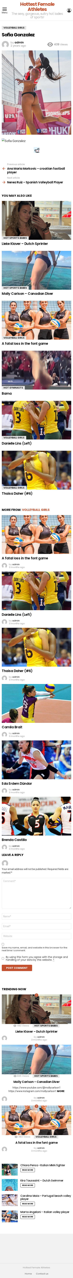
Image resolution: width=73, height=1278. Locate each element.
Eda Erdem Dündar (17, 783)
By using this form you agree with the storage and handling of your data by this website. (37, 958)
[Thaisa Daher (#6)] (36, 470)
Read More (27, 1170)
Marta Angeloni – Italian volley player (44, 1212)
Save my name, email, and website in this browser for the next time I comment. (34, 949)
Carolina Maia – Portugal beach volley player (45, 1197)
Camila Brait (12, 727)
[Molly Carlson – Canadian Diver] (36, 270)
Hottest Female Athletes (37, 6)
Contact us (42, 1273)
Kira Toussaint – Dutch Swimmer (41, 1180)
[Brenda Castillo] (36, 816)
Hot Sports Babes (15, 238)
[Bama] (36, 370)
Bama (7, 393)
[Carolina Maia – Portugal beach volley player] (10, 1200)
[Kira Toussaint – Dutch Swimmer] (10, 1185)
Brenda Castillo (14, 839)
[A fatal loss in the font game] (36, 320)
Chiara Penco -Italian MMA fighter (42, 1165)
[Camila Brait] (36, 703)
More (60, 1091)
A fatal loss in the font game (25, 343)
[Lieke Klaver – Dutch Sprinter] (36, 220)
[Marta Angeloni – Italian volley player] (10, 1216)
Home (28, 1273)
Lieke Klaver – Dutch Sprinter (25, 243)
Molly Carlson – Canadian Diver (27, 293)
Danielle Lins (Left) (17, 443)
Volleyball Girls (14, 337)
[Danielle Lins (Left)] (36, 420)
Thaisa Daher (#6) (17, 493)
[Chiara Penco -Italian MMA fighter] (10, 1170)
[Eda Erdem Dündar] (36, 759)
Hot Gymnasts (13, 387)
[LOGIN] (69, 10)
